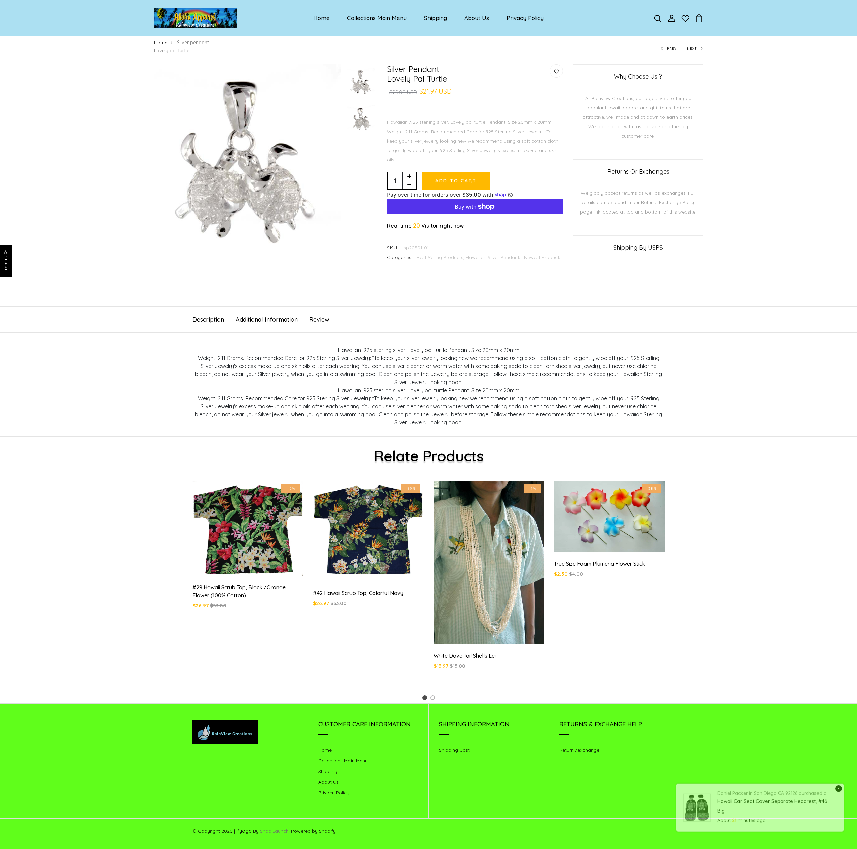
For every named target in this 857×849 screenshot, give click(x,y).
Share (6, 264)
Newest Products (543, 257)
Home (321, 17)
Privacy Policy (525, 17)
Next (692, 48)
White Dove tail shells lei (465, 655)
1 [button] (426, 699)
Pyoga (244, 831)
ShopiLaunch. (275, 831)
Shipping (435, 17)
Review (319, 319)
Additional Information (267, 319)
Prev (672, 48)
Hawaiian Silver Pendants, (495, 257)
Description (208, 319)
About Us (476, 17)
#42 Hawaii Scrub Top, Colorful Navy (358, 593)
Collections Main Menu (377, 17)
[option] (247, 161)
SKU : (394, 248)
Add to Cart (456, 181)
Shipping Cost (454, 750)
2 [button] (434, 699)
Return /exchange (579, 750)
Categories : (400, 257)
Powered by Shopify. (313, 831)
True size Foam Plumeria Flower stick (599, 563)
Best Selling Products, (441, 257)
